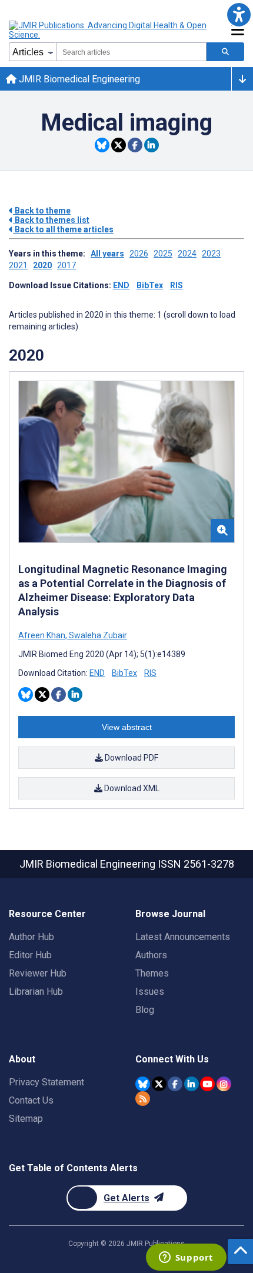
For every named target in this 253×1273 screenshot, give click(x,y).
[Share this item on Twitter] (118, 145)
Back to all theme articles (63, 229)
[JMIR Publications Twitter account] (159, 1084)
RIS (176, 285)
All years (107, 253)
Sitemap (26, 1118)
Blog (144, 1009)
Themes (152, 973)
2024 (187, 253)
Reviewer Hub (37, 973)
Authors (151, 955)
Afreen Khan (42, 635)
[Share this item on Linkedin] (151, 145)
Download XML (130, 788)
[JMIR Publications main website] (109, 30)
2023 (211, 253)
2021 (18, 265)
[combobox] (131, 51)
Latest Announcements (182, 936)
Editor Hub (30, 955)
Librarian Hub (36, 991)
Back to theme (42, 210)
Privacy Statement (46, 1082)
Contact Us (31, 1100)
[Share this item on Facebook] (135, 145)
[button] (238, 14)
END (121, 285)
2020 (42, 265)
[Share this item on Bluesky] (102, 145)
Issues (149, 991)
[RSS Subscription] (142, 1098)
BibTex (150, 285)
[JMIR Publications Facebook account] (175, 1084)
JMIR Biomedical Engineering (78, 79)
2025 (163, 253)
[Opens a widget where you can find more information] (186, 1258)
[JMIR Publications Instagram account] (224, 1084)
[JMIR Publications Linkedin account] (191, 1084)
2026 (138, 253)
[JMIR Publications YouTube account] (207, 1084)
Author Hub (31, 936)
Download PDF (130, 757)
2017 (66, 265)
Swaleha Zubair (97, 635)
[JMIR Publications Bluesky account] (142, 1084)
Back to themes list (51, 220)
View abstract (127, 727)
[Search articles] (225, 51)
